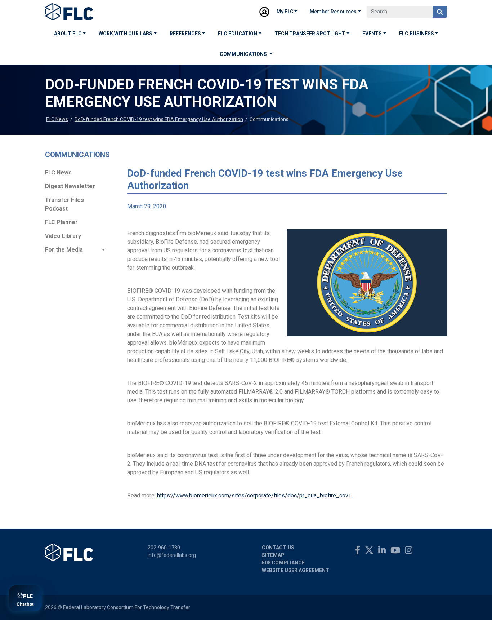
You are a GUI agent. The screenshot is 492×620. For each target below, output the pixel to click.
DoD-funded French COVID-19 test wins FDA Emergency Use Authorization (159, 119)
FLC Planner (61, 222)
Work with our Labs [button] (125, 33)
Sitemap (273, 555)
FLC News (57, 119)
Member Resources (333, 11)
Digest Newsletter (70, 186)
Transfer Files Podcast (64, 204)
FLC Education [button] (237, 33)
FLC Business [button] (416, 33)
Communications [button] (244, 54)
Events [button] (372, 33)
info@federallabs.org (172, 555)
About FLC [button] (68, 33)
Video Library (63, 235)
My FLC (285, 11)
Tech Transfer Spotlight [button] (309, 33)
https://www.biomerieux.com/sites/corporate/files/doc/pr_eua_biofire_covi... (255, 495)
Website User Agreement (295, 570)
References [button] (185, 33)
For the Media (64, 249)
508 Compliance (283, 563)
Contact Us (278, 547)
